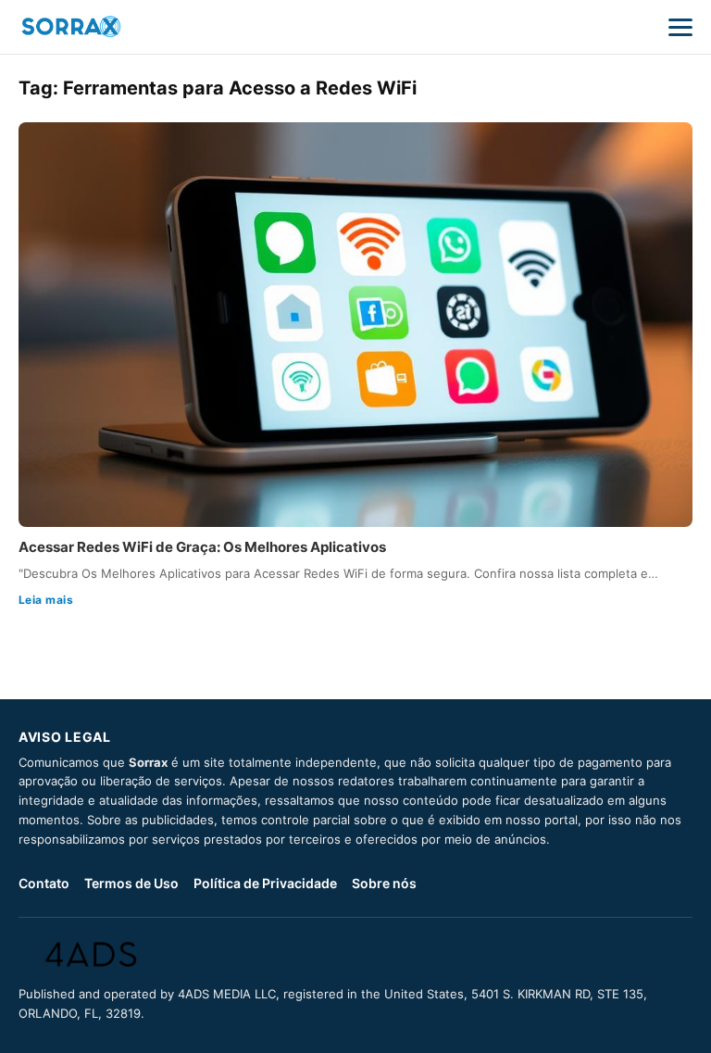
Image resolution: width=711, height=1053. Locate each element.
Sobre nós (384, 883)
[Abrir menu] (680, 27)
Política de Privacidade (265, 883)
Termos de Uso (131, 883)
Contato (44, 883)
